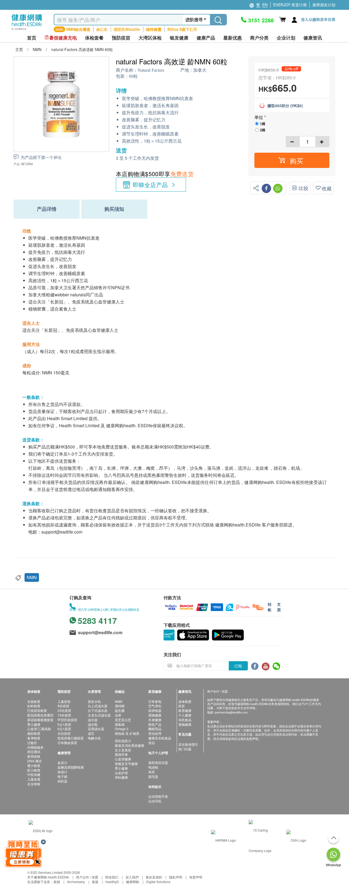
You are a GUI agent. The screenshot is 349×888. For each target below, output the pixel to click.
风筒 (151, 771)
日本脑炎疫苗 (67, 742)
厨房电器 (154, 710)
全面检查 (33, 701)
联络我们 (111, 877)
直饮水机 (94, 701)
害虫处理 (154, 733)
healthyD (112, 881)
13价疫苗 (64, 715)
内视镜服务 (35, 747)
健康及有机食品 (159, 738)
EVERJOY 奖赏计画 (290, 4)
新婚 (56, 881)
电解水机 (94, 738)
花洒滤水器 (96, 728)
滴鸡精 (120, 705)
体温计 (62, 771)
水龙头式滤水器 (99, 715)
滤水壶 (93, 719)
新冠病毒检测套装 (40, 719)
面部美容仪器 (158, 762)
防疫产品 (154, 724)
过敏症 (32, 742)
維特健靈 (153, 29)
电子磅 (62, 776)
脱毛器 (153, 776)
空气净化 (154, 705)
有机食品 (184, 719)
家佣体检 (33, 756)
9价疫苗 (63, 705)
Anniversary (76, 881)
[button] (291, 160)
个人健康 (184, 715)
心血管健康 (123, 759)
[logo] (27, 30)
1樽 (262, 123)
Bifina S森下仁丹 (182, 29)
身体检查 (184, 701)
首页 (31, 38)
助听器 (62, 781)
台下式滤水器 (97, 710)
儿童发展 (33, 779)
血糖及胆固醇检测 (71, 767)
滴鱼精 (120, 724)
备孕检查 (33, 738)
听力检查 (33, 770)
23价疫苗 (64, 710)
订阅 (238, 666)
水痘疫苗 (64, 733)
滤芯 (91, 733)
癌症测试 (33, 751)
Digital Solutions (158, 881)
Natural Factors (151, 70)
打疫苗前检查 (37, 710)
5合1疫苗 (64, 724)
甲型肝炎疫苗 (67, 719)
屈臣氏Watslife (127, 29)
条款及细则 (154, 877)
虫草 (118, 715)
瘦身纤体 (121, 754)
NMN (32, 577)
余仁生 (102, 29)
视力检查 (33, 765)
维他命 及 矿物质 (127, 733)
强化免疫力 (123, 740)
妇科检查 (33, 705)
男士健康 (33, 724)
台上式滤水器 (97, 705)
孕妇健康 (121, 777)
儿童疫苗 (64, 701)
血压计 (62, 762)
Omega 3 (121, 728)
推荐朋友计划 (323, 4)
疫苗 (181, 705)
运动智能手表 (158, 796)
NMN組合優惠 (78, 29)
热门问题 (184, 748)
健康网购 (132, 881)
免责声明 (195, 877)
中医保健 (33, 774)
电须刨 (153, 767)
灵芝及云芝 (123, 719)
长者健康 (154, 719)
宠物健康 (154, 715)
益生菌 (120, 710)
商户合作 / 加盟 (87, 877)
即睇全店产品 (150, 184)
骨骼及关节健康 (126, 763)
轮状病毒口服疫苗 (71, 738)
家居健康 (184, 710)
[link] (41, 830)
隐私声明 (175, 877)
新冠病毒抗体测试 (40, 715)
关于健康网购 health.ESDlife (48, 877)
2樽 (262, 130)
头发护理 (121, 772)
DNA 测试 (34, 760)
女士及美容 (123, 750)
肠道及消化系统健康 (129, 745)
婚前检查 (33, 733)
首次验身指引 (188, 744)
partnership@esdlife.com (231, 712)
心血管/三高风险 (39, 728)
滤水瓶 (93, 724)
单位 (259, 117)
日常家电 (154, 701)
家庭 (95, 881)
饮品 (151, 742)
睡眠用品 (154, 728)
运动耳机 (154, 801)
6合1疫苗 (64, 728)
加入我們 (132, 877)
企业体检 (33, 783)
